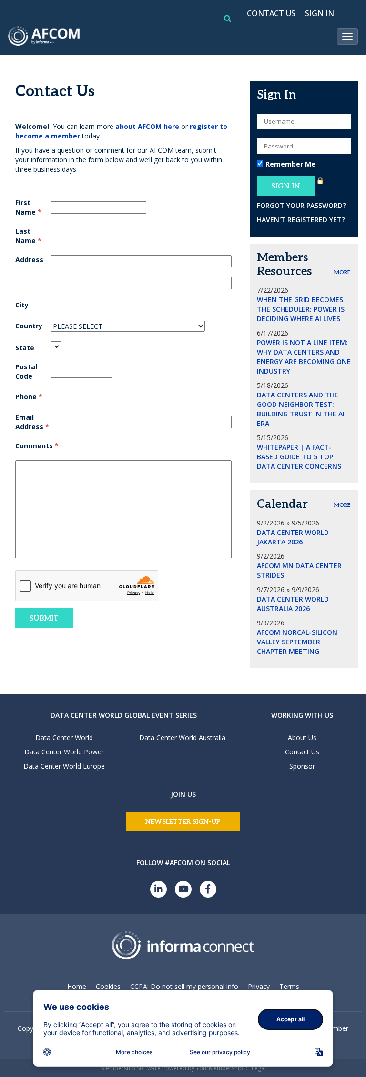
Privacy (259, 986)
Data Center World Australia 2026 (293, 603)
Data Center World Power (64, 751)
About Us (302, 737)
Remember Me (290, 163)
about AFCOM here (147, 126)
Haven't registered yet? (301, 219)
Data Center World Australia (182, 737)
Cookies (108, 986)
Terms (289, 986)
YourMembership (219, 1068)
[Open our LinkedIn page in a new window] (158, 889)
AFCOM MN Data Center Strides (299, 570)
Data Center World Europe (64, 766)
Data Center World (64, 737)
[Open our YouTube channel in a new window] (183, 889)
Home (76, 986)
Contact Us (302, 751)
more (342, 272)
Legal (259, 1068)
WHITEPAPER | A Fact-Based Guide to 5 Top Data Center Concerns (299, 457)
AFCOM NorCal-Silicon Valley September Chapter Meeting (297, 642)
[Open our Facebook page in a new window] (208, 889)
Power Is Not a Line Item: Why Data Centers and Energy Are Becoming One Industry (304, 356)
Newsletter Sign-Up (183, 822)
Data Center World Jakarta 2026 (293, 537)
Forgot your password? (301, 205)
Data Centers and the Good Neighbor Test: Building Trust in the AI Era (301, 409)
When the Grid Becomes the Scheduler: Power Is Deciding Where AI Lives (301, 309)
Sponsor (302, 766)
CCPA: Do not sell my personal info (184, 986)
